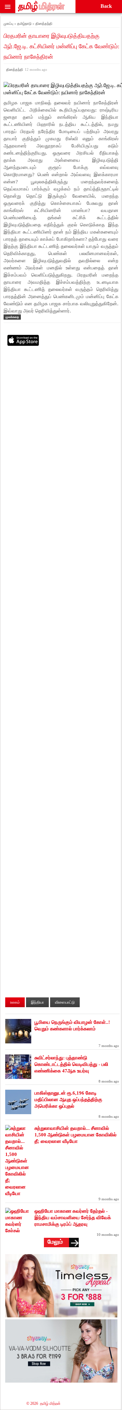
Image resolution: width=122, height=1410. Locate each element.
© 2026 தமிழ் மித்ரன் (43, 1403)
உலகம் (15, 1002)
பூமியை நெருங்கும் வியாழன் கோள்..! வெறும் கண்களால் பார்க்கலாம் (72, 1025)
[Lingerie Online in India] (61, 1315)
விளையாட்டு (65, 1002)
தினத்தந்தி (25, 69)
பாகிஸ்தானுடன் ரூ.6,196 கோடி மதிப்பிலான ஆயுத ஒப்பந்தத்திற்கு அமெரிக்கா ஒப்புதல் (68, 1099)
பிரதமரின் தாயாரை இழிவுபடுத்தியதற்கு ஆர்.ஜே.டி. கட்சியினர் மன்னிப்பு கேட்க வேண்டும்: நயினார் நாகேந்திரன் (61, 46)
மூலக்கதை (12, 317)
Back (106, 6)
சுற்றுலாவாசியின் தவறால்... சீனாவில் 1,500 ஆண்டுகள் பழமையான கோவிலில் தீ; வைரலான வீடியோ (75, 1135)
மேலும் (55, 1241)
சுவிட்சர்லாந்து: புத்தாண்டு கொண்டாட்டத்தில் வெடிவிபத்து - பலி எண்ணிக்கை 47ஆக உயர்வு (71, 1064)
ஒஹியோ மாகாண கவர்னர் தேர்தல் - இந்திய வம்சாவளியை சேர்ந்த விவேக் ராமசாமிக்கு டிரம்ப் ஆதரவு (72, 1217)
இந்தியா (37, 1002)
